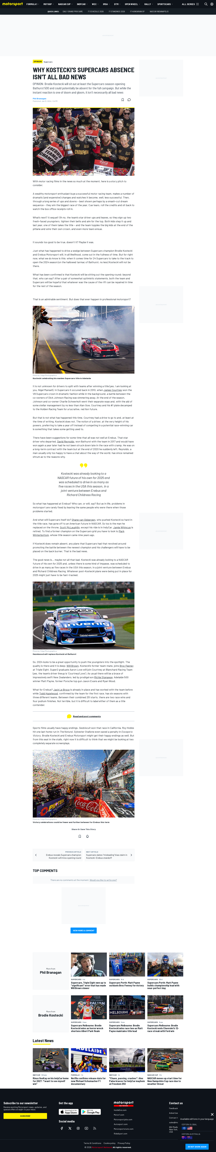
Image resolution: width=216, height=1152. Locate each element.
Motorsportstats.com (123, 1129)
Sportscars (164, 4)
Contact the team (177, 1117)
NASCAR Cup (64, 4)
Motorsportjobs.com (123, 1119)
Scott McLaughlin (70, 527)
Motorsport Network (102, 1147)
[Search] (206, 4)
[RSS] (95, 1128)
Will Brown (73, 665)
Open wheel (131, 4)
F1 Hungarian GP (137, 11)
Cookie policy (109, 1143)
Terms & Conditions (92, 1143)
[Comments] (130, 100)
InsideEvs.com (120, 1110)
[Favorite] (123, 100)
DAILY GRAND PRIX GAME (73, 11)
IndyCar (81, 4)
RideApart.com (120, 1133)
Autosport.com (121, 1124)
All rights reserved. (122, 1147)
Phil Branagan (39, 99)
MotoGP (47, 4)
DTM (116, 4)
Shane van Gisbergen (83, 519)
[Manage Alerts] (87, 836)
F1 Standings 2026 (117, 11)
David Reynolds (65, 441)
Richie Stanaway (103, 677)
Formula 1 (31, 4)
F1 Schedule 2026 (96, 11)
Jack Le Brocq (61, 689)
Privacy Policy (124, 1143)
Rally (147, 4)
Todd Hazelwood (48, 693)
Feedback (173, 1108)
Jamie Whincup (122, 527)
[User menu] (212, 4)
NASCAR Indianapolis (159, 11)
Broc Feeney (126, 665)
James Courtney (113, 390)
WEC (94, 4)
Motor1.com (119, 1114)
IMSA (105, 4)
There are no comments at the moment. (83, 880)
